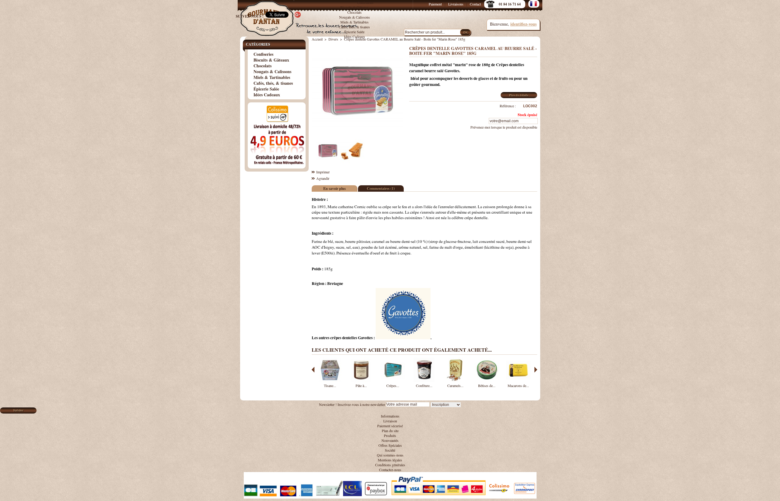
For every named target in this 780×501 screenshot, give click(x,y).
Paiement (435, 4)
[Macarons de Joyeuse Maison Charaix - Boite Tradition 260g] (518, 380)
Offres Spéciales (390, 445)
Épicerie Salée (354, 31)
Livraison (390, 420)
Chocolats (354, 12)
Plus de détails (518, 95)
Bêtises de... (486, 385)
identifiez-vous (523, 24)
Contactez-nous (390, 469)
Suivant (535, 369)
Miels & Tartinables (354, 22)
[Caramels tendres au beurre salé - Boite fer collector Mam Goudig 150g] (455, 380)
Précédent (313, 369)
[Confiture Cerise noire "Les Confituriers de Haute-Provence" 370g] (424, 380)
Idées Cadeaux (354, 36)
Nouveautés (390, 440)
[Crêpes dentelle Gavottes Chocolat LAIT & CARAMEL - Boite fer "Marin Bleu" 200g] (393, 380)
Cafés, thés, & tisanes (354, 26)
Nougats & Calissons (354, 17)
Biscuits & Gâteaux (354, 7)
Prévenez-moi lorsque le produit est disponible (503, 127)
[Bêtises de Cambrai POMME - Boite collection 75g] (487, 380)
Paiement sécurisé (390, 425)
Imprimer (323, 171)
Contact (475, 4)
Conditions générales (390, 464)
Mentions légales (390, 459)
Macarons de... (518, 385)
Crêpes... (392, 385)
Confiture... (424, 385)
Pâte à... (361, 385)
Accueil (317, 39)
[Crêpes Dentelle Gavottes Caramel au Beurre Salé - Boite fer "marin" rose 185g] (328, 161)
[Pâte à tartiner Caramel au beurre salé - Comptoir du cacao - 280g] (361, 380)
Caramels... (455, 385)
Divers (333, 39)
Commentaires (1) (381, 188)
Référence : (508, 105)
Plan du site (390, 430)
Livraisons (455, 4)
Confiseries (365, 2)
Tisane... (330, 385)
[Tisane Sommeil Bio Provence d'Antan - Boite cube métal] (330, 380)
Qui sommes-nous (390, 455)
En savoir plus (334, 188)
